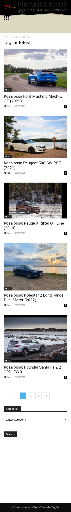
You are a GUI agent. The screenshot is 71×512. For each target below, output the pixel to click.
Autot (7, 90)
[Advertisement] (32, 466)
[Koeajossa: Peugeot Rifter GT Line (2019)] (35, 200)
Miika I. (8, 106)
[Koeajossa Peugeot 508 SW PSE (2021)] (35, 137)
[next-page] (46, 396)
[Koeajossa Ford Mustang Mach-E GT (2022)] (35, 70)
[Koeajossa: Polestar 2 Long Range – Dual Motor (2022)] (35, 266)
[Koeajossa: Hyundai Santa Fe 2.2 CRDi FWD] (35, 338)
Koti (6, 36)
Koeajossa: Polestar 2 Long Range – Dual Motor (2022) (35, 297)
